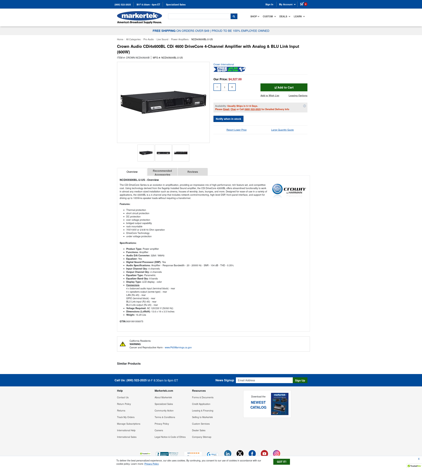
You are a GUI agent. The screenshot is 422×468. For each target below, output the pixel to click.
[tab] (132, 172)
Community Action (164, 410)
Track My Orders (126, 417)
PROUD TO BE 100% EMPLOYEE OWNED (240, 30)
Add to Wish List (269, 95)
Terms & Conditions (165, 417)
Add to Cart (285, 87)
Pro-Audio (148, 39)
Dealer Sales (198, 430)
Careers (159, 430)
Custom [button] (268, 16)
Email (226, 109)
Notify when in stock (228, 119)
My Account (286, 4)
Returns (121, 410)
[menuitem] (255, 16)
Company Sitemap (201, 436)
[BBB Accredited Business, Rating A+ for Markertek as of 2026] (167, 454)
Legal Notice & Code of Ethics (170, 436)
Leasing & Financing (202, 410)
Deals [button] (283, 16)
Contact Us (123, 397)
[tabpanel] (213, 252)
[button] (145, 454)
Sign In (269, 4)
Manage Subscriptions (128, 423)
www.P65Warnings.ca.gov (178, 347)
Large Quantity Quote (282, 129)
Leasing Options (298, 95)
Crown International (223, 64)
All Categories (133, 39)
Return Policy (124, 404)
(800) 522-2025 (123, 4)
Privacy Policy (162, 423)
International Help (126, 430)
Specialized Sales (176, 4)
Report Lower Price (236, 129)
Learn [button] (298, 16)
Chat (233, 109)
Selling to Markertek (202, 417)
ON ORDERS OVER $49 (181, 30)
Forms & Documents (202, 397)
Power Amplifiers (180, 39)
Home (120, 39)
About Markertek (163, 397)
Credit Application (201, 404)
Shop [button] (253, 16)
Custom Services (201, 423)
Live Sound (162, 39)
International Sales (126, 436)
